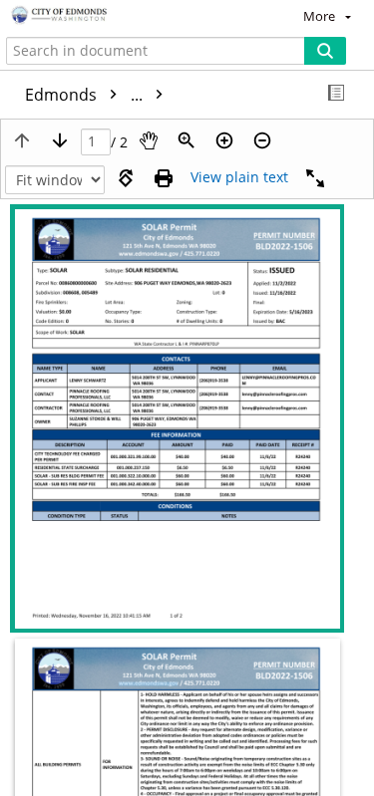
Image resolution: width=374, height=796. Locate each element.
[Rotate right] (126, 178)
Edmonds (86, 95)
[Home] (85, 16)
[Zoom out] (262, 140)
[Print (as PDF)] (164, 178)
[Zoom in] (224, 140)
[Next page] (60, 140)
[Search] (325, 51)
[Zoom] (186, 140)
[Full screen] (315, 178)
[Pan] (149, 140)
